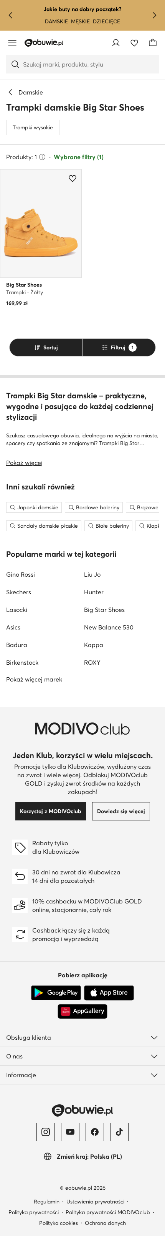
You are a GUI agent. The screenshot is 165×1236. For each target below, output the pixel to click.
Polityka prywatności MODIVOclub (108, 1212)
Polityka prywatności (33, 1212)
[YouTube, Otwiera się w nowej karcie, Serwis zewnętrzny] (70, 1132)
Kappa (93, 645)
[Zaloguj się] (116, 43)
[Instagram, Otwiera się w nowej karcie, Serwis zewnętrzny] (45, 1132)
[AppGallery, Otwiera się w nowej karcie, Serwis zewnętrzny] (82, 1011)
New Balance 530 (109, 627)
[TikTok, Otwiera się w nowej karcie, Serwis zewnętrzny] (119, 1132)
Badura (16, 645)
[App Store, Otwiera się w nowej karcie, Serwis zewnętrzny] (109, 993)
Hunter (94, 592)
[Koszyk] (153, 43)
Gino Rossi (20, 574)
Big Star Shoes (104, 609)
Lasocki (16, 609)
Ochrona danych (105, 1223)
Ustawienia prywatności (95, 1201)
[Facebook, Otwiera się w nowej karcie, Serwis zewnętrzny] (95, 1132)
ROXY (92, 662)
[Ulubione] (134, 43)
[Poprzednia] (11, 15)
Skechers (18, 592)
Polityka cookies (58, 1223)
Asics (13, 627)
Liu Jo (92, 574)
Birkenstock (22, 662)
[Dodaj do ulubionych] (72, 178)
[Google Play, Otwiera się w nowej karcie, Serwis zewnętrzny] (56, 993)
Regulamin (46, 1201)
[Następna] (154, 15)
